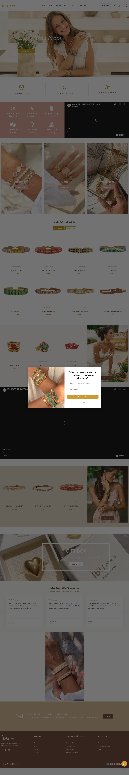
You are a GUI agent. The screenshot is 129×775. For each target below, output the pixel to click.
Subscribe (83, 397)
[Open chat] (124, 764)
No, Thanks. (83, 402)
